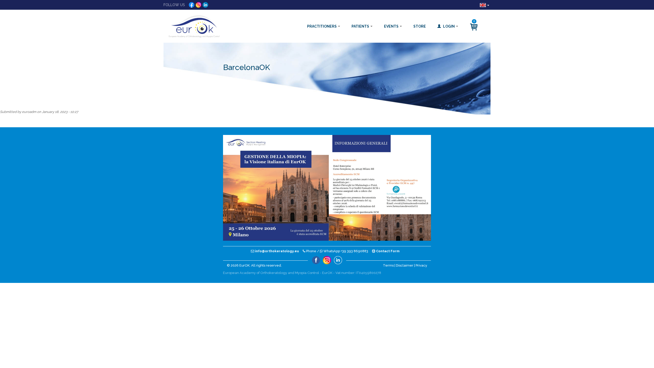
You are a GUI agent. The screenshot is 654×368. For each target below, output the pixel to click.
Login (449, 26)
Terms (388, 265)
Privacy (421, 265)
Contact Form (387, 251)
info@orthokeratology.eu (276, 251)
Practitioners (322, 26)
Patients (361, 26)
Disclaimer (404, 265)
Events (391, 26)
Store (419, 26)
